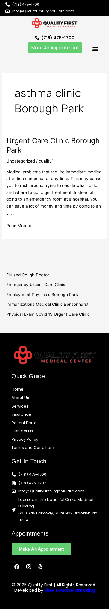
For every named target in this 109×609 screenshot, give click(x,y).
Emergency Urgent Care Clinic (35, 284)
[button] (95, 48)
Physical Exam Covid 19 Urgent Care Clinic (48, 314)
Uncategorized (20, 161)
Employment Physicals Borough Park (42, 294)
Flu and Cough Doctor (27, 274)
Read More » (18, 225)
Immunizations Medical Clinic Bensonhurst (47, 304)
